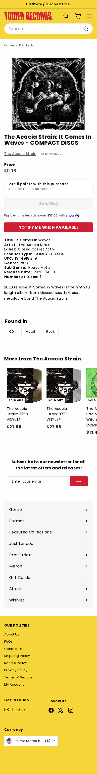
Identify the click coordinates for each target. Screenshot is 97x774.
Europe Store (58, 4)
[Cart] (78, 16)
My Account (14, 684)
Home (9, 45)
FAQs (8, 641)
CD (11, 331)
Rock (50, 331)
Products (26, 45)
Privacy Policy (15, 670)
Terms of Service (18, 677)
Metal (30, 331)
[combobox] (48, 28)
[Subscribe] (79, 481)
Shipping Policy (17, 655)
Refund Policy (15, 663)
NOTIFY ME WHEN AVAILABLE (48, 227)
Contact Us (13, 648)
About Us (11, 634)
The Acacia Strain (20, 153)
